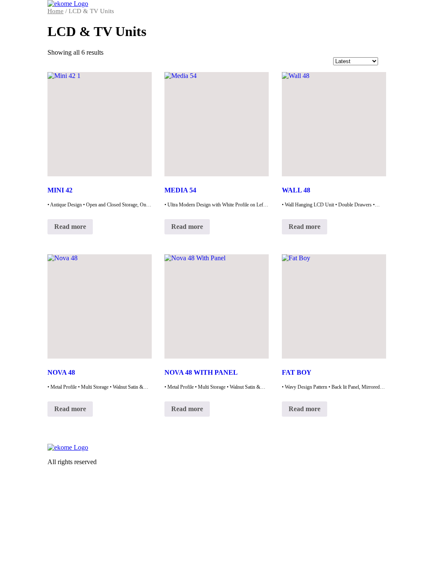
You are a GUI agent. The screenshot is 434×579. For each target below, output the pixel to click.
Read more (70, 226)
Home (55, 11)
